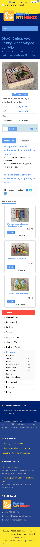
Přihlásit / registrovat (19, 2)
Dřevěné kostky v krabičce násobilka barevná (17, 225)
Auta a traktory (12, 337)
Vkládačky (10, 361)
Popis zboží (8, 140)
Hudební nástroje (13, 347)
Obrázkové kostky (28, 52)
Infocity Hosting (20, 537)
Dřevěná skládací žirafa (16, 258)
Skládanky (10, 358)
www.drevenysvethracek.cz (16, 520)
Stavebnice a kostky (13, 377)
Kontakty (32, 541)
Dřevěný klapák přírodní (13, 443)
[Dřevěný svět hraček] (20, 15)
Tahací (9, 332)
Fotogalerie (23, 140)
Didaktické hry (11, 368)
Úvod (3, 52)
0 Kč (35, 2)
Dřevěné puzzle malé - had (17, 293)
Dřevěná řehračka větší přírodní (16, 448)
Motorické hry (11, 371)
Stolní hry (9, 374)
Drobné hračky (12, 382)
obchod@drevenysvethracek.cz (18, 516)
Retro (8, 392)
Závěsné (9, 327)
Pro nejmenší (11, 322)
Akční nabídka (12, 317)
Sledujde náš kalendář (12, 467)
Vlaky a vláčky (12, 342)
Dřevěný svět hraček (14, 5)
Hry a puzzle (16, 52)
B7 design (30, 534)
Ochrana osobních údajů (18, 541)
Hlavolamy (10, 355)
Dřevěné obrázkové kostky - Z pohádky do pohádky (19, 55)
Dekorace (10, 387)
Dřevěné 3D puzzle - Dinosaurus (16, 453)
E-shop (8, 52)
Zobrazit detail (21, 95)
